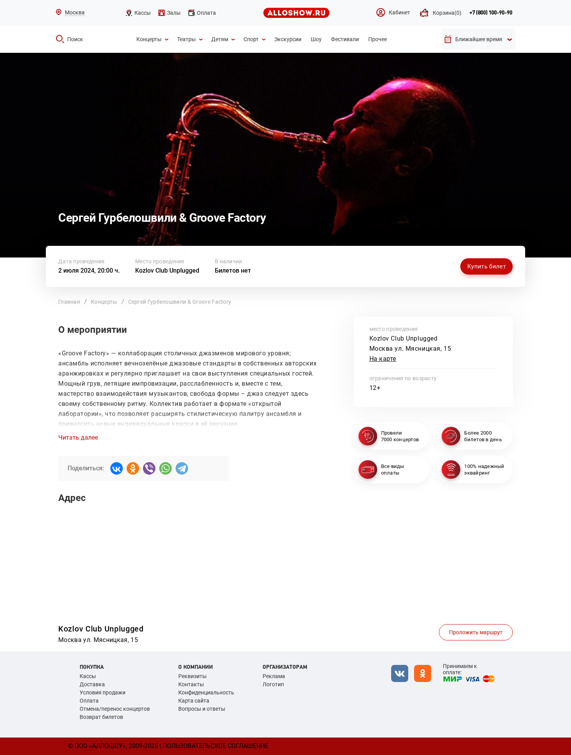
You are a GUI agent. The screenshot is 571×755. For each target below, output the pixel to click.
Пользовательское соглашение (215, 746)
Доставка (92, 684)
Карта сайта (193, 701)
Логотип (273, 684)
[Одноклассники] (133, 468)
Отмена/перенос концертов (115, 709)
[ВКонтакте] (116, 468)
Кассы (88, 676)
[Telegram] (182, 468)
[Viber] (149, 468)
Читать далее (78, 437)
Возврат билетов (101, 717)
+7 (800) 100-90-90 (490, 13)
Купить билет (486, 266)
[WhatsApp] (165, 468)
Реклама (274, 676)
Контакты (191, 684)
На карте (383, 358)
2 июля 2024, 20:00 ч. (89, 270)
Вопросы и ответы (201, 709)
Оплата (89, 701)
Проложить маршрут (476, 632)
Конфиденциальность (206, 692)
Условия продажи (102, 692)
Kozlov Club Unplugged (167, 270)
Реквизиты (192, 676)
